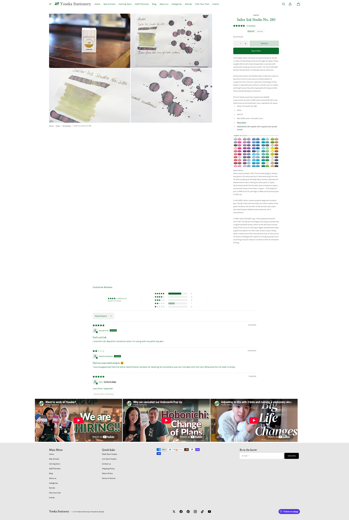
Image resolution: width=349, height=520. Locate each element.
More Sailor (241, 122)
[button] (284, 4)
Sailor (256, 15)
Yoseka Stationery (83, 512)
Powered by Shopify (97, 512)
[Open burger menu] (50, 4)
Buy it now (256, 51)
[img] (99, 325)
